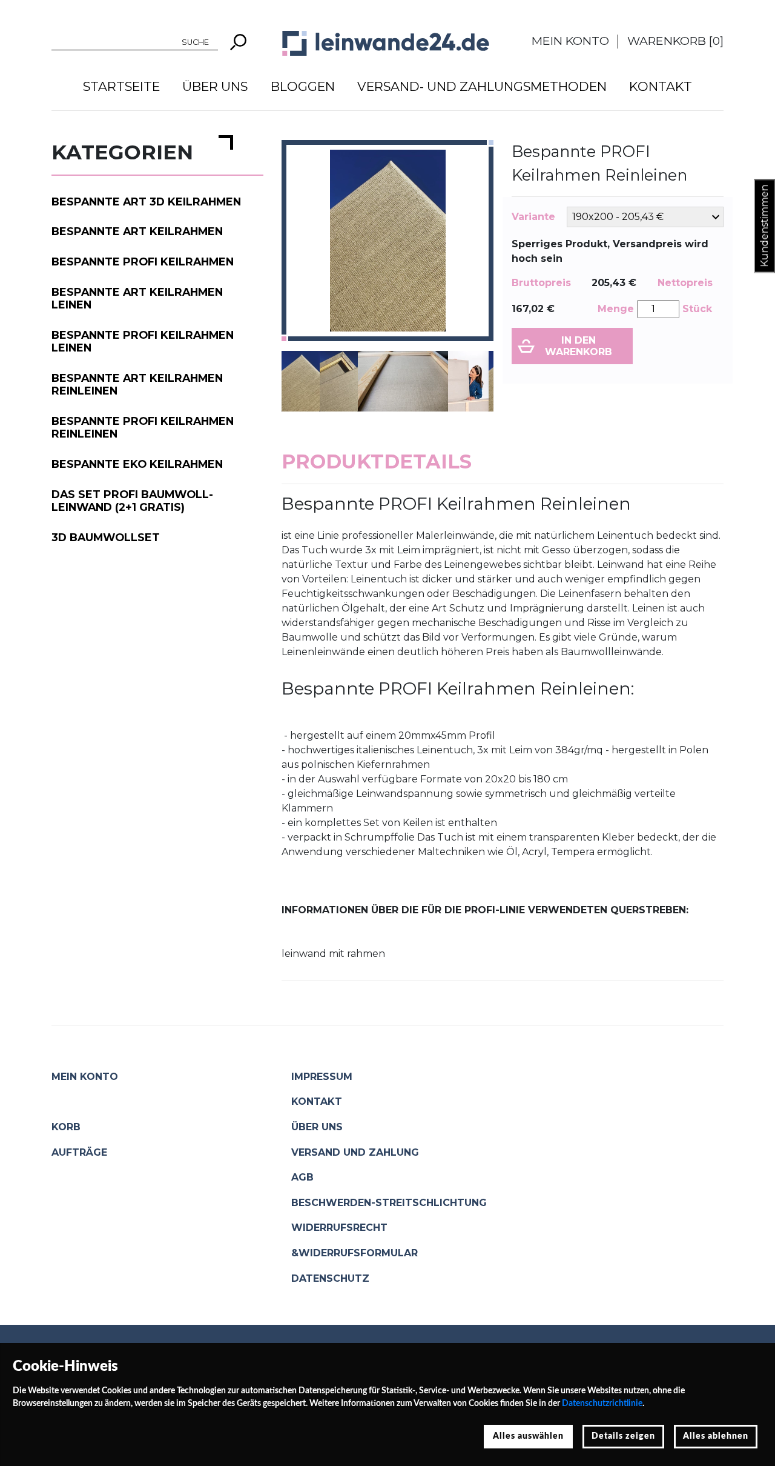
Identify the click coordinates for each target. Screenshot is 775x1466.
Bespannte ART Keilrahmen (137, 231)
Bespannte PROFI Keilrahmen (142, 261)
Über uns (215, 86)
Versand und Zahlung (355, 1152)
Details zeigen (623, 1436)
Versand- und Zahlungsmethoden (482, 86)
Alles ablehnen (715, 1436)
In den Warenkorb (578, 346)
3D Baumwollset (105, 537)
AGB (302, 1177)
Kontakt (660, 86)
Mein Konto (570, 40)
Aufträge (79, 1152)
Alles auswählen (528, 1436)
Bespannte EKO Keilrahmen (137, 464)
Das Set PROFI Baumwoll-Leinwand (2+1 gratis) (132, 500)
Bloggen (303, 86)
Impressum (321, 1076)
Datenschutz (330, 1278)
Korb (66, 1127)
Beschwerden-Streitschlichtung (389, 1202)
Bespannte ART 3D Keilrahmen (146, 201)
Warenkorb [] (675, 40)
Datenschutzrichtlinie (602, 1403)
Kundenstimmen (764, 226)
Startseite (121, 86)
